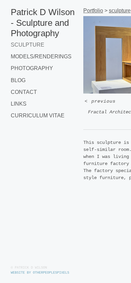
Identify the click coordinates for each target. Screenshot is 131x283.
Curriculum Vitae (37, 115)
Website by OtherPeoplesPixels (40, 273)
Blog (18, 80)
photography (32, 68)
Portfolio (93, 10)
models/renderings (41, 56)
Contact (24, 92)
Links (19, 104)
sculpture (27, 45)
